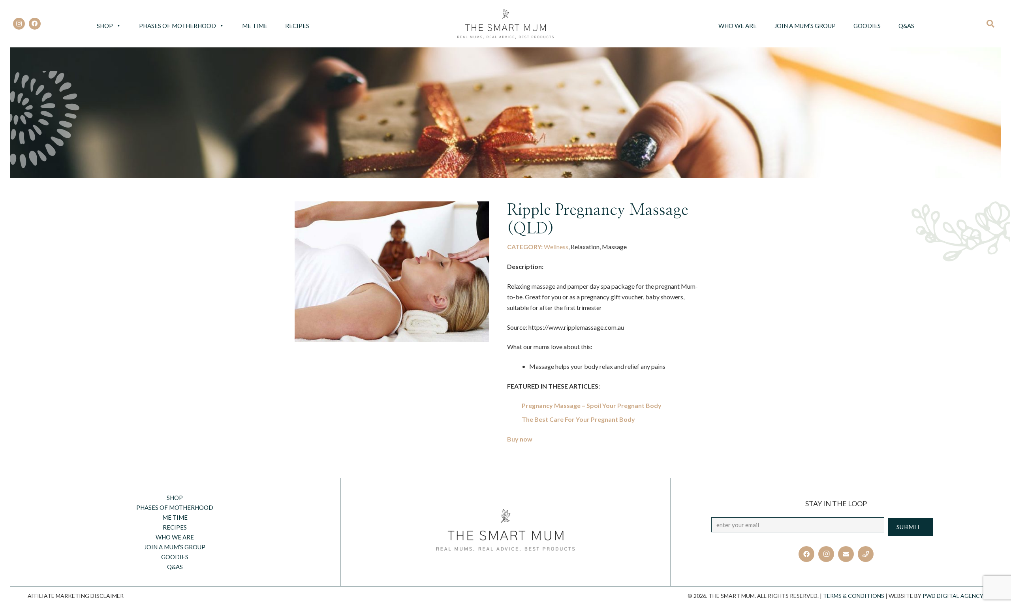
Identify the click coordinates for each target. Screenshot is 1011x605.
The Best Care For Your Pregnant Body (578, 419)
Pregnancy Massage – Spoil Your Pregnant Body (591, 405)
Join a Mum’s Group (805, 25)
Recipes (297, 25)
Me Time (254, 25)
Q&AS (906, 25)
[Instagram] (19, 24)
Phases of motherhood (177, 25)
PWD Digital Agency (953, 595)
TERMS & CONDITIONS (853, 595)
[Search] (993, 23)
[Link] (505, 24)
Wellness (556, 246)
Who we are (737, 25)
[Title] (866, 554)
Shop (105, 25)
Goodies (867, 25)
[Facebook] (35, 24)
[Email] (846, 554)
